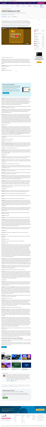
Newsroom (15, 419)
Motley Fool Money (23, 422)
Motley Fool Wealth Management (41, 417)
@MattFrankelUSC (14, 380)
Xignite (6, 420)
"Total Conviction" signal (16, 342)
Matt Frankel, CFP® (4, 14)
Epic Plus (22, 419)
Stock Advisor (22, 417)
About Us (15, 416)
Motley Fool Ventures (40, 418)
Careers (15, 417)
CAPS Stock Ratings (34, 416)
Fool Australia (28, 416)
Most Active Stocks (41, 5)
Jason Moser (11, 385)
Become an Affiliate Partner (40, 420)
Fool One (22, 421)
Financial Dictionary (34, 419)
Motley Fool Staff (17, 368)
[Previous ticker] (14, 6)
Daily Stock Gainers (41, 6)
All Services (22, 416)
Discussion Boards (34, 417)
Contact (15, 420)
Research (15, 418)
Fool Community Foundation (41, 419)
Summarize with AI (15, 16)
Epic (21, 418)
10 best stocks (16, 89)
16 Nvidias (21, 391)
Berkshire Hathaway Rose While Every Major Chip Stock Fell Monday (16, 361)
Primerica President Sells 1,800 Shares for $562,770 (5, 369)
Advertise (15, 421)
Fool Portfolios (23, 420)
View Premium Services (40, 409)
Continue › (5, 397)
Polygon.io (9, 420)
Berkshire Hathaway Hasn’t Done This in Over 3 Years (16, 369)
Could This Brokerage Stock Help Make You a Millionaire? (26, 369)
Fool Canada (28, 417)
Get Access (35, 34)
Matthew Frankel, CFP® (22, 385)
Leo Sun (26, 368)
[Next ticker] (39, 6)
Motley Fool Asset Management (41, 416)
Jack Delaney (6, 368)
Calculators (33, 418)
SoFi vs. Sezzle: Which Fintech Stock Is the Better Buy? (6, 361)
